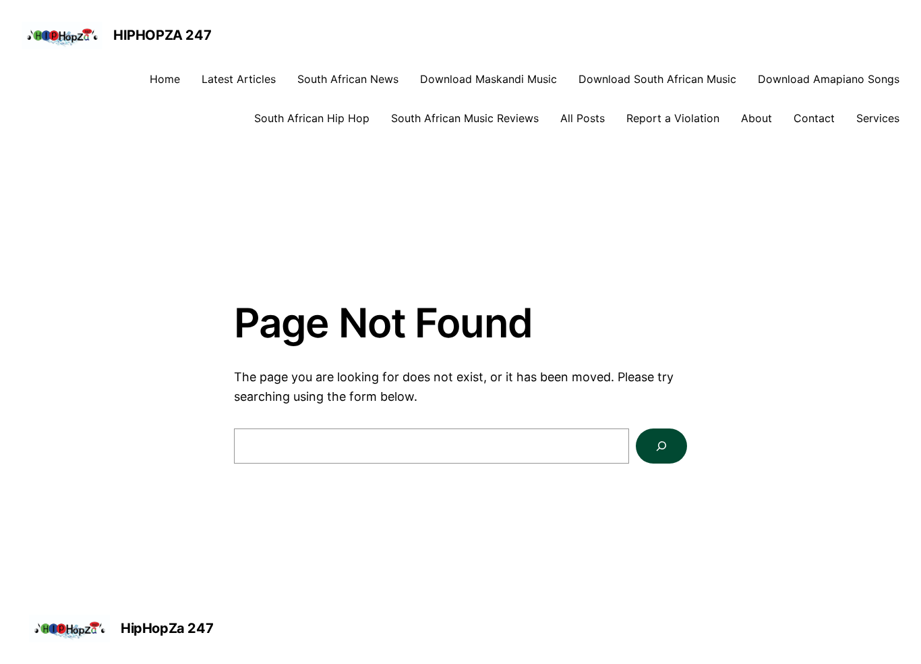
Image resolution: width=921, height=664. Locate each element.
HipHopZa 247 (162, 35)
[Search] (661, 446)
